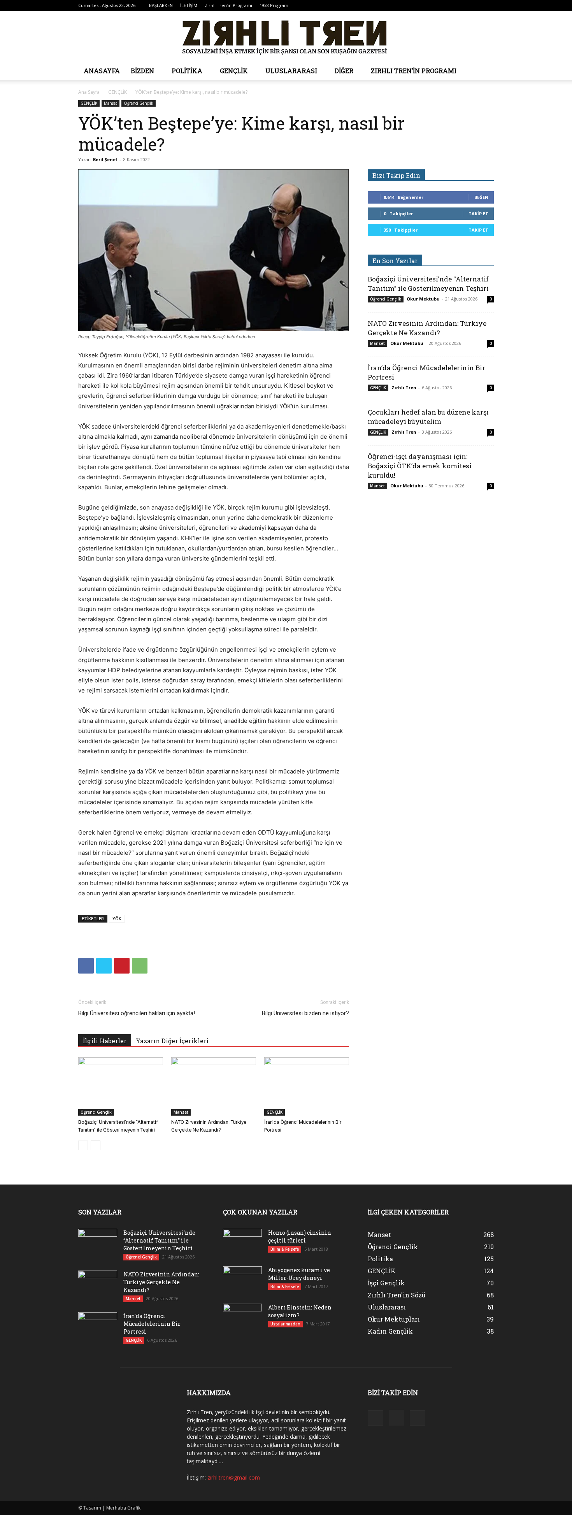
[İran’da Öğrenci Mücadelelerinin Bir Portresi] (306, 1086)
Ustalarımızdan (285, 1324)
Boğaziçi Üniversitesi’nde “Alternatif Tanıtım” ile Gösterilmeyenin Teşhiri (428, 283)
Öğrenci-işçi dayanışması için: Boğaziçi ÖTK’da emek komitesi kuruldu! (420, 466)
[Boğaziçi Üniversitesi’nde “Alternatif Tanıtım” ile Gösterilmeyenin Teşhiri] (120, 1086)
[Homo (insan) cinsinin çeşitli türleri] (242, 1242)
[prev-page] (83, 1145)
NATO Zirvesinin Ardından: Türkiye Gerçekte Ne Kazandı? (427, 328)
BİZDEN (142, 71)
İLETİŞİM (188, 5)
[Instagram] (475, 5)
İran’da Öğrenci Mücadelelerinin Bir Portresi (152, 1323)
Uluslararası (291, 71)
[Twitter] (488, 5)
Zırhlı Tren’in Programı (228, 5)
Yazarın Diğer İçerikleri (172, 1041)
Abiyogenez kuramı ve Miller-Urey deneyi (299, 1273)
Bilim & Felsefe (284, 1249)
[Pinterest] (122, 966)
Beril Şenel (105, 159)
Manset (110, 103)
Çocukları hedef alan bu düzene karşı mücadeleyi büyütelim (428, 417)
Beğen (481, 197)
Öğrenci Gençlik (138, 103)
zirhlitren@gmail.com (233, 1477)
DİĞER (344, 71)
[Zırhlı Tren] (286, 37)
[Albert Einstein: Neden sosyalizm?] (242, 1317)
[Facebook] (462, 5)
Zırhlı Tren (403, 387)
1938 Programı (275, 5)
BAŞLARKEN (161, 5)
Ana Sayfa (89, 92)
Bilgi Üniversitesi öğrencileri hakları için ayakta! (136, 1013)
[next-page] (95, 1145)
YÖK (116, 918)
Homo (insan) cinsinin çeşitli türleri (299, 1236)
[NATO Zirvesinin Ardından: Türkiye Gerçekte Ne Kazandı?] (213, 1086)
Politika (187, 71)
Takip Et (478, 213)
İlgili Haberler (104, 1041)
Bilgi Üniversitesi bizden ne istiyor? (305, 1013)
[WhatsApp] (139, 966)
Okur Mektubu (423, 299)
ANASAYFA (102, 71)
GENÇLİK (234, 71)
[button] (484, 71)
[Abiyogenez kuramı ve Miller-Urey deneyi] (242, 1280)
